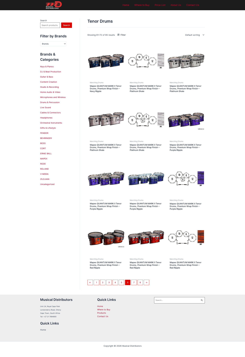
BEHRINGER (46, 138)
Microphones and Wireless (53, 97)
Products (101, 313)
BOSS (43, 143)
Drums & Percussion (49, 102)
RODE (43, 163)
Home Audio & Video (50, 92)
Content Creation (48, 82)
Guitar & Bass (46, 76)
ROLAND (44, 169)
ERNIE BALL (46, 153)
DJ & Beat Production (50, 71)
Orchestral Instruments (51, 123)
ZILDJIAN (44, 179)
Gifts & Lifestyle (48, 128)
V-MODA (44, 174)
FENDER (44, 133)
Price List (160, 5)
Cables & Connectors (50, 112)
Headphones (46, 117)
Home (125, 5)
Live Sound (45, 107)
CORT (43, 148)
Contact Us (192, 5)
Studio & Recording (49, 87)
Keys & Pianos (47, 66)
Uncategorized (47, 184)
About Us (175, 5)
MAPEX (43, 158)
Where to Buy (142, 5)
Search (43, 20)
